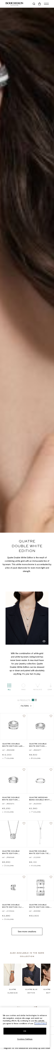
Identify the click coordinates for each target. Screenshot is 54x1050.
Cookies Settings (25, 1039)
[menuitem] (39, 3)
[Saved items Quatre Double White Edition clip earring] (24, 877)
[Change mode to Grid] (33, 700)
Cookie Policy (40, 1023)
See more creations (27, 931)
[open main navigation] (46, 3)
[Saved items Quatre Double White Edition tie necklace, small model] (51, 823)
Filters (25, 706)
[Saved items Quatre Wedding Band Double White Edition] (51, 769)
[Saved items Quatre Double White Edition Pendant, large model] (24, 823)
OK (24, 1031)
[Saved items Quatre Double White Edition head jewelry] (51, 877)
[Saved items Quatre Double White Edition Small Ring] (51, 716)
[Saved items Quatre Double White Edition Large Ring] (24, 716)
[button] (35, 1006)
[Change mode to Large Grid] (36, 700)
